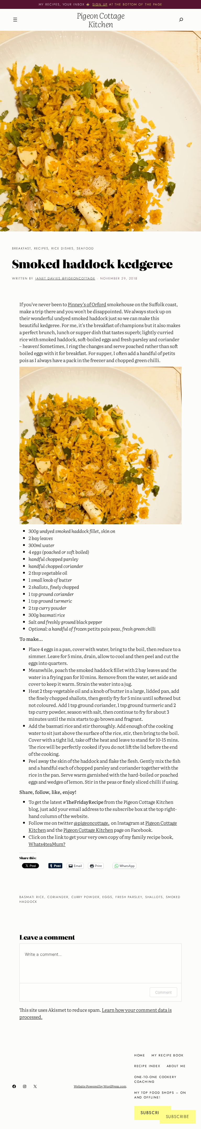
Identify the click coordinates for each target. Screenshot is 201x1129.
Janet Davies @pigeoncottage (65, 278)
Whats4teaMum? (47, 843)
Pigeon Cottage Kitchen (101, 19)
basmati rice (31, 897)
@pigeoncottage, (91, 822)
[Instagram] (25, 1086)
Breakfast (21, 248)
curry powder (85, 897)
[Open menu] (15, 19)
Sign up (99, 4)
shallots (154, 897)
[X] (35, 1086)
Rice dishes (62, 248)
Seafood (85, 248)
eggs (107, 897)
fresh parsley (128, 897)
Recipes (41, 248)
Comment (163, 992)
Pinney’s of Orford (87, 304)
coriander (57, 897)
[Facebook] (14, 1086)
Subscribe (153, 1113)
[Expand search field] (181, 20)
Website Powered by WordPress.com (100, 1086)
